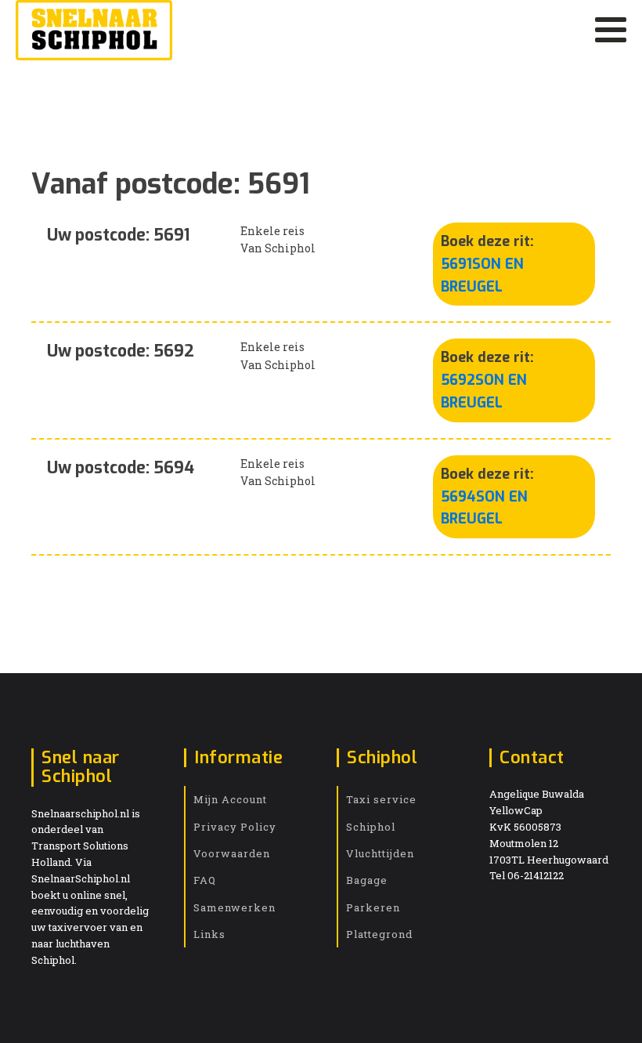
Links (209, 934)
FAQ (204, 880)
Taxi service (381, 799)
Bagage (367, 880)
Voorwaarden (231, 853)
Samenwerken (234, 907)
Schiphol (370, 827)
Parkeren (373, 907)
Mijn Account (230, 799)
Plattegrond (379, 934)
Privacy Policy (234, 827)
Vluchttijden (380, 853)
